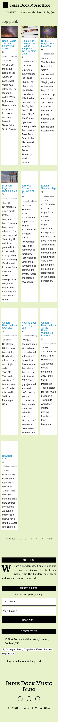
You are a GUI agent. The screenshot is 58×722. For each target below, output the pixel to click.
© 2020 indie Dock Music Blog (28, 708)
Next (49, 538)
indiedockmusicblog (9, 56)
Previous (10, 538)
